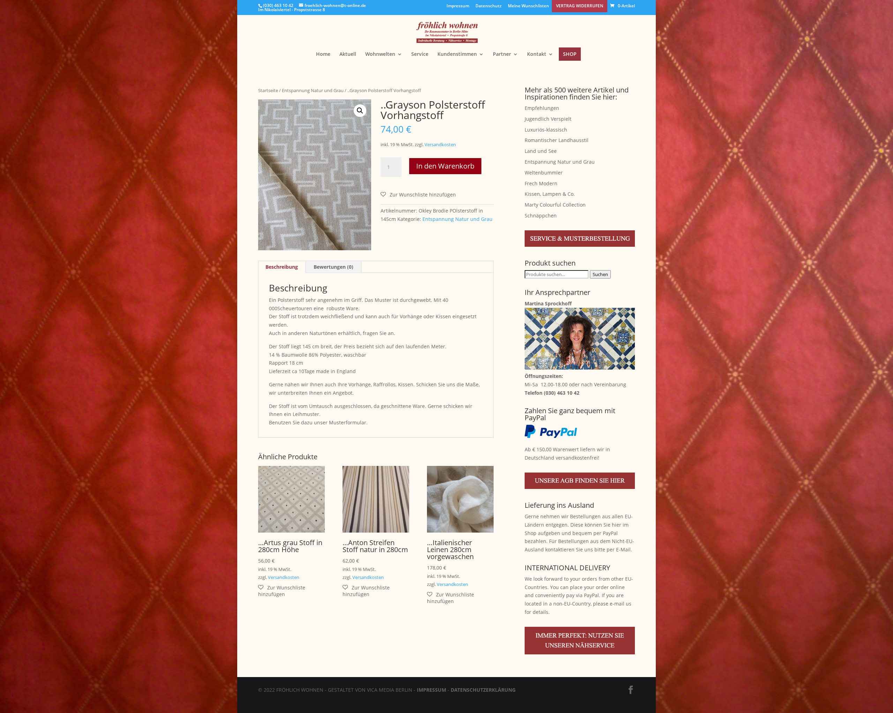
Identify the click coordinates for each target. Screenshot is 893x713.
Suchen (600, 274)
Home (323, 54)
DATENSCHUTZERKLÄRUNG (483, 689)
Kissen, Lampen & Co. (550, 194)
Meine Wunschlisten (528, 6)
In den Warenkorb (445, 166)
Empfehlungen (542, 108)
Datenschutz (488, 6)
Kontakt (536, 54)
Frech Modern (541, 183)
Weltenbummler (544, 172)
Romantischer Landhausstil (556, 140)
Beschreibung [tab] (281, 266)
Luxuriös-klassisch (546, 129)
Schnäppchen (541, 215)
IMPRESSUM (431, 689)
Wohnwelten (380, 54)
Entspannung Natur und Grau (313, 90)
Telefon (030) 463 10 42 (552, 392)
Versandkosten (440, 145)
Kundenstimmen (457, 54)
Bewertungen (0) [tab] (333, 266)
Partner (502, 54)
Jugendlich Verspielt (548, 119)
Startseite (268, 90)
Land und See (541, 151)
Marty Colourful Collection (555, 204)
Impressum (457, 6)
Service (419, 54)
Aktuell (347, 54)
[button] (360, 110)
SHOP (570, 54)
